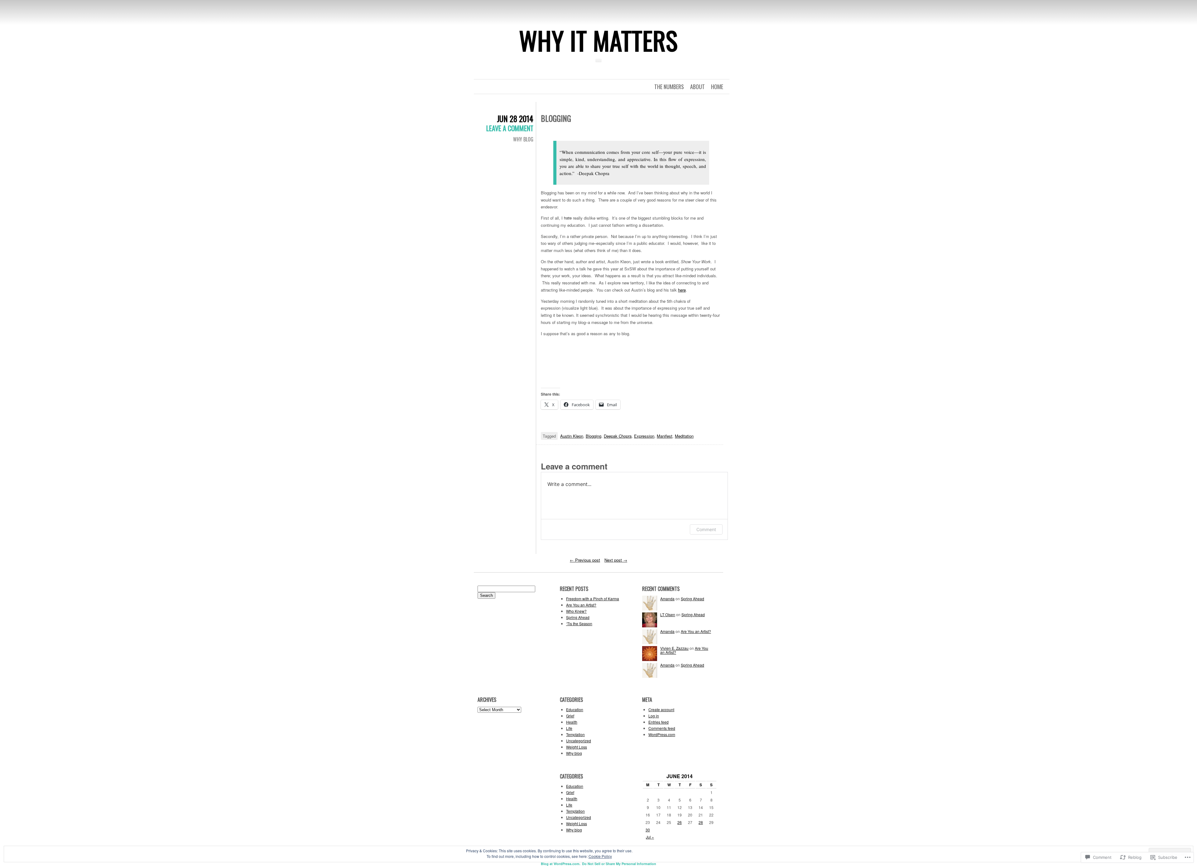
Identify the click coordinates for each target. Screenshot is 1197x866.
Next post (615, 560)
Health (571, 722)
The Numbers (669, 87)
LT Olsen (667, 614)
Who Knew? (576, 611)
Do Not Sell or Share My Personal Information (619, 863)
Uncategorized (578, 740)
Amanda (667, 598)
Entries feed (658, 722)
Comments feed (661, 728)
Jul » (650, 837)
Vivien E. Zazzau (674, 648)
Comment (706, 529)
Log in (653, 715)
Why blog (523, 139)
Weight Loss (576, 746)
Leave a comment (509, 128)
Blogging (593, 436)
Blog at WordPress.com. (560, 863)
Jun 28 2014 (515, 118)
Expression (644, 436)
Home (717, 87)
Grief (570, 715)
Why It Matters (598, 40)
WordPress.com (661, 734)
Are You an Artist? (581, 604)
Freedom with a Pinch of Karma (592, 598)
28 (701, 822)
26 (679, 822)
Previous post (585, 560)
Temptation (575, 734)
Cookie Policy (600, 856)
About (697, 87)
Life (569, 728)
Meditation (684, 436)
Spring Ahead (577, 617)
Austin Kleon (571, 436)
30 (648, 829)
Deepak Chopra (618, 436)
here (682, 290)
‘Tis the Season (579, 623)
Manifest (664, 436)
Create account (661, 709)
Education (574, 709)
